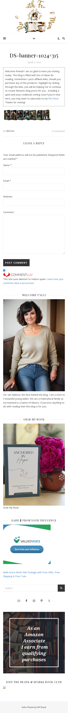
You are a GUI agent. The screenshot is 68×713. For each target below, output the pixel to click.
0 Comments (58, 131)
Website (7, 196)
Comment (8, 212)
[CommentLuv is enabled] (34, 274)
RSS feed (53, 98)
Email (7, 180)
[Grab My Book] (34, 465)
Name (7, 165)
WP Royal (41, 707)
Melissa (10, 130)
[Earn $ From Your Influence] (34, 544)
